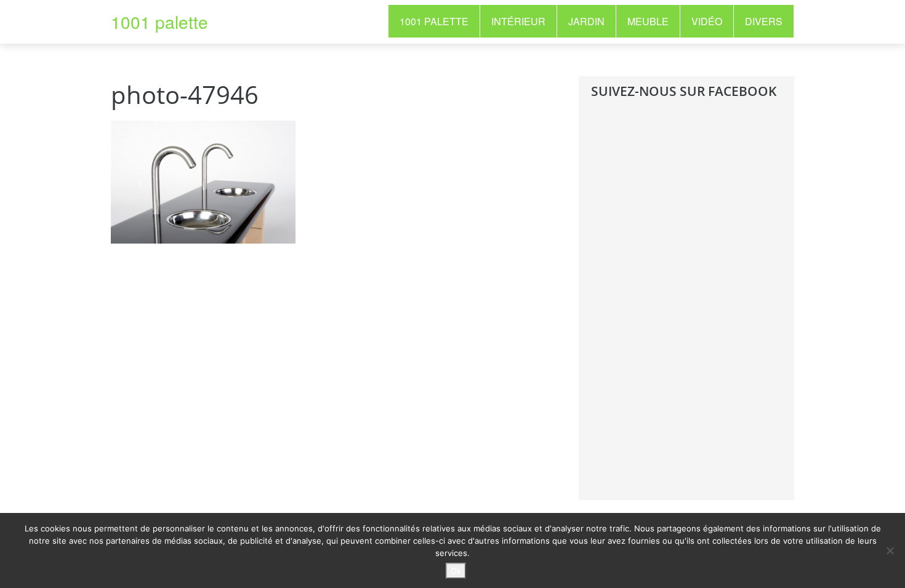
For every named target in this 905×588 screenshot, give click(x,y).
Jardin (586, 21)
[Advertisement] (683, 308)
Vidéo (706, 21)
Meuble (648, 21)
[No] (889, 550)
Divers (763, 21)
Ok (456, 571)
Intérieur (518, 21)
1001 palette (159, 21)
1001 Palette (434, 21)
